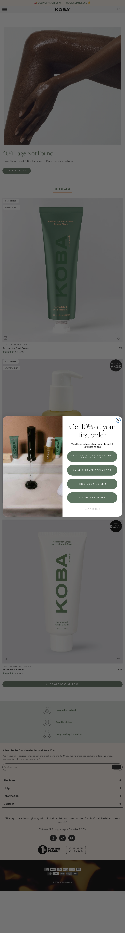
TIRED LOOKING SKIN (92, 484)
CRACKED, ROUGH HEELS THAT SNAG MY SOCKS (92, 456)
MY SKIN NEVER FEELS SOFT (92, 470)
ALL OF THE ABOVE (92, 497)
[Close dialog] (118, 420)
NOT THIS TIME (92, 509)
